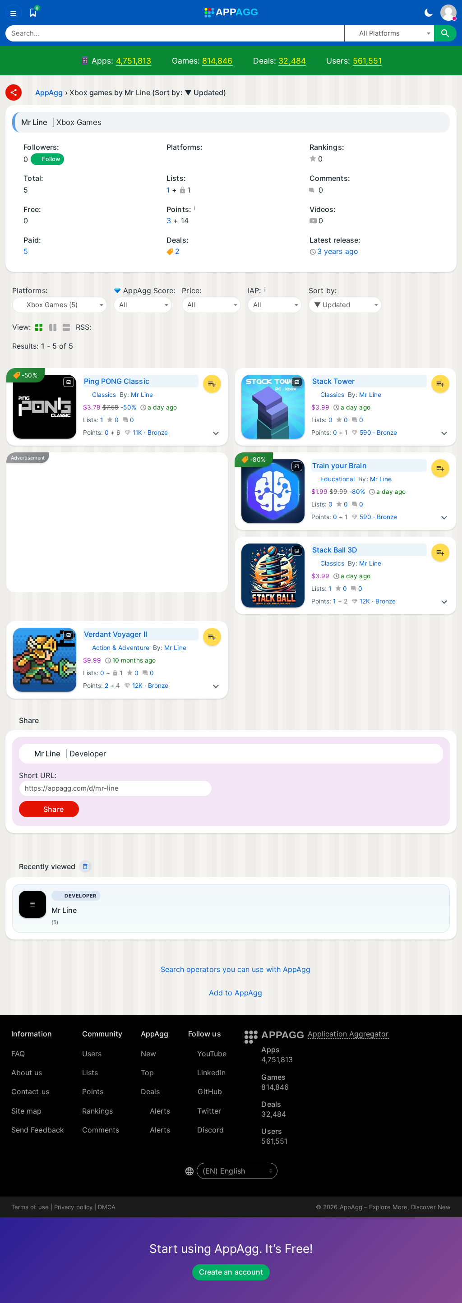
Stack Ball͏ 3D (335, 549)
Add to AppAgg (236, 992)
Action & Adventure (116, 647)
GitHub (210, 1091)
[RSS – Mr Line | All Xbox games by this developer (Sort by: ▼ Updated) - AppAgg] (100, 327)
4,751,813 (134, 60)
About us (26, 1072)
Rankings (97, 1110)
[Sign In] (448, 13)
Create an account (231, 1271)
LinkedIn (211, 1072)
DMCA (107, 1207)
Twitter (209, 1110)
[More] (216, 432)
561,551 (367, 60)
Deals (150, 1091)
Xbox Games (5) (193, 160)
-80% (339, 491)
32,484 (291, 60)
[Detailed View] (52, 327)
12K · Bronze (377, 601)
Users (92, 1053)
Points (92, 1091)
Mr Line (142, 394)
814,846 (217, 60)
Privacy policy (73, 1207)
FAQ (18, 1053)
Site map (26, 1110)
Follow (51, 159)
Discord (210, 1129)
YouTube (212, 1053)
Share (52, 809)
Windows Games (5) (181, 160)
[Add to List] (212, 384)
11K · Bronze (149, 432)
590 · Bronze (377, 432)
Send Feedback (37, 1129)
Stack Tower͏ (333, 381)
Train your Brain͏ (339, 465)
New (148, 1053)
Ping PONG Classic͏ (116, 381)
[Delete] (85, 866)
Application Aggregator (348, 1033)
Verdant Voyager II (115, 634)
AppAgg (49, 92)
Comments (101, 1129)
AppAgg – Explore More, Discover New (395, 1207)
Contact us (30, 1091)
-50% (110, 407)
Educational (333, 479)
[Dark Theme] (428, 13)
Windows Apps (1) (169, 160)
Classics (99, 394)
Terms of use (30, 1207)
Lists (90, 1072)
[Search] (445, 33)
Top (147, 1072)
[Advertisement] (117, 522)
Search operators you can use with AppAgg (236, 969)
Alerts (160, 1110)
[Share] (13, 92)
